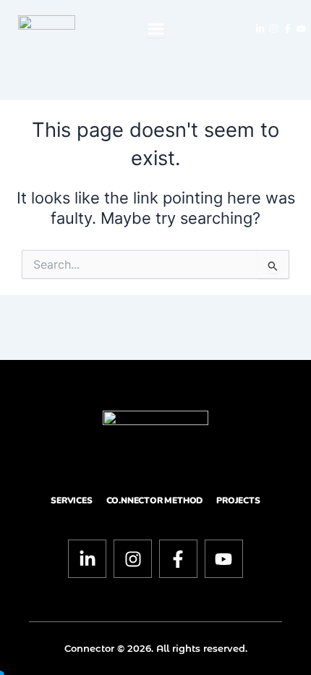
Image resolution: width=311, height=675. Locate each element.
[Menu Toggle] (156, 29)
